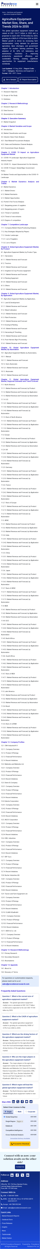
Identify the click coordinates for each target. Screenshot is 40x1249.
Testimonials (6, 1234)
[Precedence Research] (9, 4)
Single (9, 1112)
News (4, 1231)
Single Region (10, 1121)
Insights (4, 1227)
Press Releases (7, 1223)
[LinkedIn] (14, 1102)
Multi (19, 1112)
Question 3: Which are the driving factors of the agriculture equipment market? (20, 1035)
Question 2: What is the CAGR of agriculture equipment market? (20, 1018)
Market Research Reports (10, 1216)
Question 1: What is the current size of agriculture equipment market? (17, 997)
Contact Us (20, 1167)
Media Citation (7, 1238)
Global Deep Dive (11, 1117)
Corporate (31, 1112)
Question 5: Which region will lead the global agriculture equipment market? (17, 1086)
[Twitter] (18, 1102)
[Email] (27, 1102)
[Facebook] (22, 1102)
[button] (37, 4)
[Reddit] (31, 1102)
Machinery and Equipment (15, 12)
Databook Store (7, 1219)
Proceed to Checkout (21, 1144)
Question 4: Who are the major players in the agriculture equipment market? (18, 1058)
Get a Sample (11, 80)
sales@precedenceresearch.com (15, 984)
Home (4, 12)
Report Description (29, 80)
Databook (9, 1126)
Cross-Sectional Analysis (14, 1135)
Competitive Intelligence (14, 1130)
